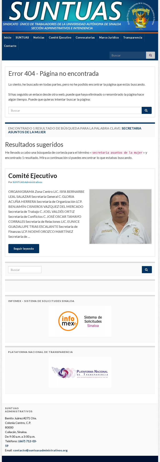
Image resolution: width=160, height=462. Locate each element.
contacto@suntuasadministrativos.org (40, 450)
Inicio (7, 37)
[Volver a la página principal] (80, 16)
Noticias (38, 37)
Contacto (10, 45)
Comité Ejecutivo (60, 37)
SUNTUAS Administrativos (27, 182)
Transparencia (132, 37)
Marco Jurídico (109, 37)
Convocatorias (85, 37)
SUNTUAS (22, 37)
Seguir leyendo (24, 248)
